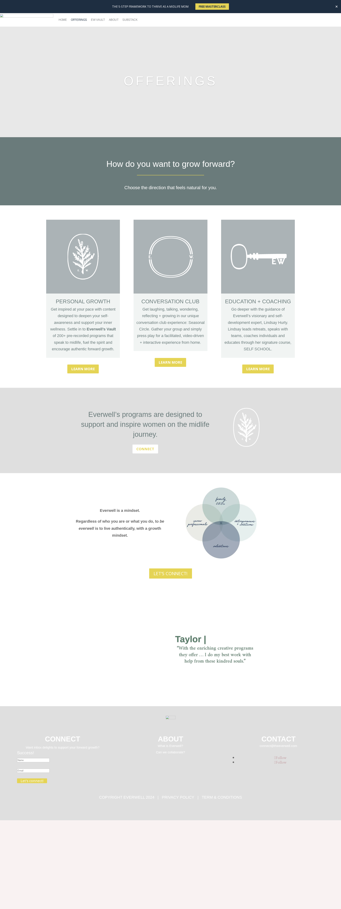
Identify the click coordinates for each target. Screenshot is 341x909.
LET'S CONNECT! (171, 573)
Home (63, 19)
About (114, 19)
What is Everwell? (170, 746)
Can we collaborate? (170, 752)
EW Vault (98, 19)
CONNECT (145, 449)
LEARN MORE (83, 368)
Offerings (79, 19)
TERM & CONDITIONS (222, 797)
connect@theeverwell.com (278, 746)
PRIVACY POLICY (178, 797)
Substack (130, 19)
